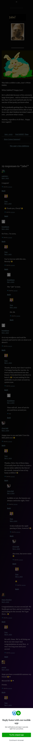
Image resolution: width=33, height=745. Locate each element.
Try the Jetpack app (16, 735)
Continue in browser (16, 740)
